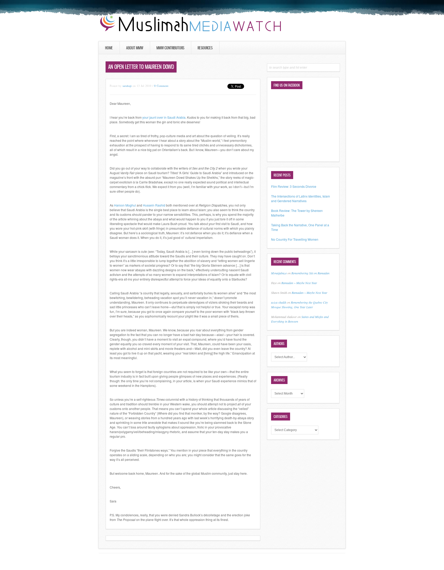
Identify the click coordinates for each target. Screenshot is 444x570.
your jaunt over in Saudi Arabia (164, 117)
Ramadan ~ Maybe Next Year (299, 283)
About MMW (134, 47)
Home (109, 47)
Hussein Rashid (154, 205)
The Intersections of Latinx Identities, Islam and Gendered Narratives (300, 198)
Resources (205, 47)
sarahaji (127, 86)
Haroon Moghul (125, 205)
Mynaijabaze (279, 273)
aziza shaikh (278, 302)
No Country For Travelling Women (294, 239)
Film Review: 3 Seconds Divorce (293, 186)
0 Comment (161, 86)
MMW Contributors (170, 47)
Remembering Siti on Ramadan (310, 273)
